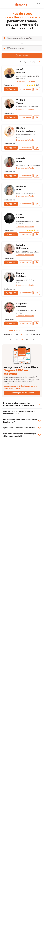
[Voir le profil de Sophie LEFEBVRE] (22, 283)
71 (17, 339)
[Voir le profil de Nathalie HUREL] (22, 195)
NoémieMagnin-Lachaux (25, 129)
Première (8, 334)
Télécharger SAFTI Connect (22, 393)
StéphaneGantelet (21, 305)
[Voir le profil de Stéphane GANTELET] (22, 313)
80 (17, 334)
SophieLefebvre (21, 275)
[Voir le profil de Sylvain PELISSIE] (22, 79)
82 (27, 334)
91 (27, 339)
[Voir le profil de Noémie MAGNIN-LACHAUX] (22, 138)
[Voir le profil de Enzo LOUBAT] (22, 224)
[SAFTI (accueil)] (21, 4)
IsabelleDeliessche (22, 247)
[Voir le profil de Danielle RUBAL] (22, 167)
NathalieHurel (21, 188)
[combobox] (35, 62)
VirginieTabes (20, 101)
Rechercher (24, 55)
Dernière (36, 334)
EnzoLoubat (20, 216)
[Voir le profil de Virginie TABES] (22, 109)
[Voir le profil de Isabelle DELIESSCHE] (22, 254)
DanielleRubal (20, 160)
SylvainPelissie (20, 71)
